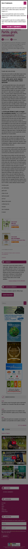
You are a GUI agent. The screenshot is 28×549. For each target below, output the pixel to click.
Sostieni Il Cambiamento (14, 27)
